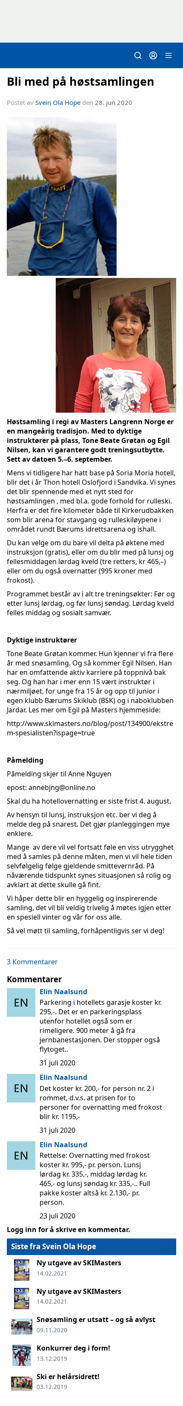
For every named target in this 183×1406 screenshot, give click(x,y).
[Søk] (138, 55)
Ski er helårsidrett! (68, 1376)
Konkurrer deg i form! (73, 1348)
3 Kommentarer (32, 961)
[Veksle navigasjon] (168, 55)
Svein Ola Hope (57, 102)
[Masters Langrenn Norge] (91, 21)
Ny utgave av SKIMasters (79, 1262)
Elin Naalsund (63, 991)
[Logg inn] (153, 55)
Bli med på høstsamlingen (80, 81)
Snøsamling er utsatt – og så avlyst (96, 1319)
